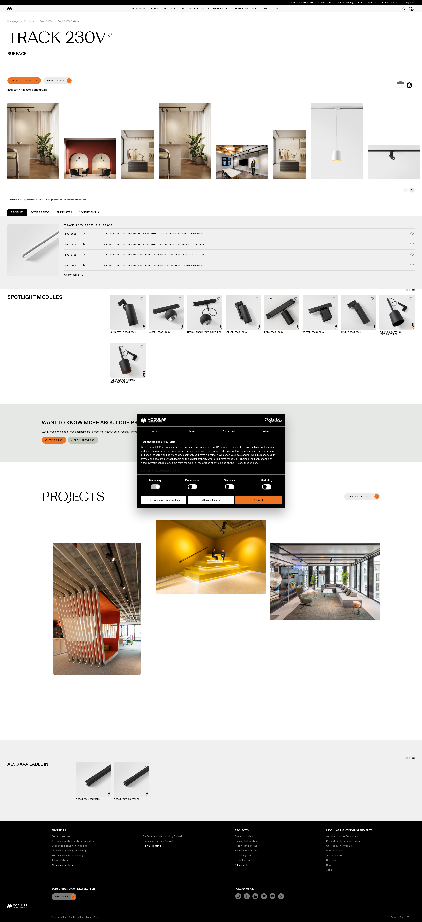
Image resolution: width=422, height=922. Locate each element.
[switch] (192, 486)
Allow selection (211, 500)
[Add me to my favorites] (110, 35)
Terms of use (92, 917)
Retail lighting (243, 860)
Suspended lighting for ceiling (70, 845)
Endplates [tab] (64, 212)
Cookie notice (76, 917)
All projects (242, 864)
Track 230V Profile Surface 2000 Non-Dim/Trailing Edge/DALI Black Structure (152, 265)
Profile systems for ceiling (67, 855)
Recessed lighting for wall (158, 841)
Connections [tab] (89, 212)
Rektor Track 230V (313, 332)
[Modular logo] (17, 907)
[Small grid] (413, 290)
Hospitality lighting (246, 845)
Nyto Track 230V (273, 332)
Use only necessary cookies (164, 500)
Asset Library (326, 2)
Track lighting (60, 860)
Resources (332, 860)
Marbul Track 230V (159, 332)
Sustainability (345, 2)
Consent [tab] (155, 431)
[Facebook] (246, 896)
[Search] (403, 8)
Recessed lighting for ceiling (69, 850)
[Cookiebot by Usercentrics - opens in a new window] (267, 420)
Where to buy (53, 440)
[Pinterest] (281, 896)
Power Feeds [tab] (39, 212)
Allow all (258, 500)
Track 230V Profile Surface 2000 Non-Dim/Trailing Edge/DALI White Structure (152, 255)
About (394, 917)
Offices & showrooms (339, 845)
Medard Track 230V (236, 332)
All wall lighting (152, 845)
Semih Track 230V (351, 332)
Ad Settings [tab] (229, 431)
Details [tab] (192, 431)
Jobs (359, 2)
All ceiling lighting (62, 864)
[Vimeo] (263, 896)
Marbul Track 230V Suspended (204, 332)
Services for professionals (342, 836)
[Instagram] (238, 896)
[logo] (9, 8)
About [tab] (266, 431)
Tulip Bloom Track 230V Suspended (390, 333)
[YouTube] (272, 896)
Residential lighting (246, 841)
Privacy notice (58, 917)
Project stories (244, 836)
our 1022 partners (161, 447)
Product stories (61, 836)
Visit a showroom (83, 440)
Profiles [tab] (17, 212)
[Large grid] (408, 290)
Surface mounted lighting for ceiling (73, 841)
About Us (371, 2)
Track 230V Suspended (126, 799)
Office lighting (243, 855)
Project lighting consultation (343, 841)
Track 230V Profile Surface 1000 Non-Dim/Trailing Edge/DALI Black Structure (152, 244)
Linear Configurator (303, 2)
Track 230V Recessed (88, 799)
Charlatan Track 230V (123, 332)
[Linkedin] (255, 896)
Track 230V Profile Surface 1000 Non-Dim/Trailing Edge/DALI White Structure (152, 234)
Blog (329, 864)
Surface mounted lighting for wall (163, 836)
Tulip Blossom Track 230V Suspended (122, 381)
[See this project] (97, 609)
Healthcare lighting (246, 850)
